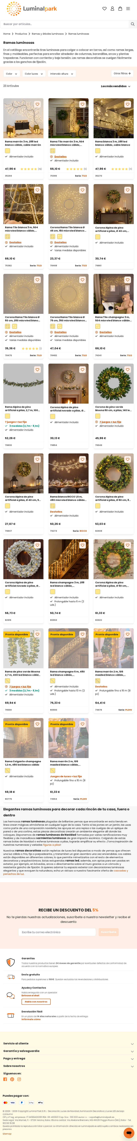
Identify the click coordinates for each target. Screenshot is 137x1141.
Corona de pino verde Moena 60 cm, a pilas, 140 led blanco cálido (113, 408)
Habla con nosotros (36, 1001)
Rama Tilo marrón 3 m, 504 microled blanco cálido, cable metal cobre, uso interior (67, 143)
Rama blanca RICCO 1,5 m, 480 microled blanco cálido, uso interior (67, 498)
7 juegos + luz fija (110, 422)
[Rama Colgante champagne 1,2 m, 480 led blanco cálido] (23, 738)
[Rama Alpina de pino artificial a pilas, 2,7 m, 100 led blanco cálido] (23, 384)
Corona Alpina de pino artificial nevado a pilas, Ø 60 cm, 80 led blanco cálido (22, 584)
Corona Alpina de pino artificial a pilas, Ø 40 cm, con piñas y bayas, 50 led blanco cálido (111, 229)
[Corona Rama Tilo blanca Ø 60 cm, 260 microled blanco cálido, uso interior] (23, 294)
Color (9, 73)
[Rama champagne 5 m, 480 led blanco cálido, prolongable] (68, 648)
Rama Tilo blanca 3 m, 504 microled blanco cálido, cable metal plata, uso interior (21, 229)
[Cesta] (120, 8)
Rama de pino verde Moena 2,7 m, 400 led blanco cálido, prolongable (23, 673)
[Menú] (128, 8)
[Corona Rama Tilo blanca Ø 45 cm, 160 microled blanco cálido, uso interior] (68, 204)
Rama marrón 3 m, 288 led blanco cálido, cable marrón (23, 143)
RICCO (83, 531)
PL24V (128, 709)
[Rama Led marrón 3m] (23, 118)
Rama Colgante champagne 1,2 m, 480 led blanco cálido (23, 763)
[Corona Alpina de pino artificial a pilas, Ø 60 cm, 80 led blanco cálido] (114, 473)
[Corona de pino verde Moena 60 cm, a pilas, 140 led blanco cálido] (114, 384)
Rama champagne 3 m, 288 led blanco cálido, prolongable (67, 584)
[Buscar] (133, 24)
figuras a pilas (51, 845)
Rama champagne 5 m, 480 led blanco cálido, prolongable (67, 673)
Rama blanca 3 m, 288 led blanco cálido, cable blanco (112, 143)
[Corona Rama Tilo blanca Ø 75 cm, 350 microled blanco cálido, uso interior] (68, 294)
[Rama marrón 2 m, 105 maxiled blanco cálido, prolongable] (114, 648)
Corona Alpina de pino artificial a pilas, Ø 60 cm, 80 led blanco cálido (113, 498)
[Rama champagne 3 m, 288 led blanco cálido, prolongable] (68, 559)
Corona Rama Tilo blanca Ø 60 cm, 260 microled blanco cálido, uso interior (22, 318)
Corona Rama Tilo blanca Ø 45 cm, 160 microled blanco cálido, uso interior (67, 229)
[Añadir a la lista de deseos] (37, 104)
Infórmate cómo (31, 1019)
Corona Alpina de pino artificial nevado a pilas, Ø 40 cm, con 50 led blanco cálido (66, 409)
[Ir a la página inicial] (32, 8)
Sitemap (7, 1133)
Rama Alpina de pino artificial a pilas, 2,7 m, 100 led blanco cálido (21, 408)
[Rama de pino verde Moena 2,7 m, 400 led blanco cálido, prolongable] (23, 648)
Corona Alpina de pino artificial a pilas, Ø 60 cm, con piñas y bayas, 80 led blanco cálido (111, 584)
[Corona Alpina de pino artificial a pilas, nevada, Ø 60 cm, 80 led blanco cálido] (23, 559)
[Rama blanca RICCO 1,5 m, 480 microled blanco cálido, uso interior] (68, 473)
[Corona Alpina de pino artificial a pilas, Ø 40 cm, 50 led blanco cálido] (23, 473)
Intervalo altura (59, 73)
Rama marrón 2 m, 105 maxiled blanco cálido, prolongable (109, 673)
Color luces (32, 73)
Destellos (60, 156)
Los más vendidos (113, 86)
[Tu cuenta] (112, 8)
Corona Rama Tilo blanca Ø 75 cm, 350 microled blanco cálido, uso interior (67, 318)
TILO (84, 175)
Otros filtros (120, 73)
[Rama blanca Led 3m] (114, 118)
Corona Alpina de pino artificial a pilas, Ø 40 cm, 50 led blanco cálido (23, 498)
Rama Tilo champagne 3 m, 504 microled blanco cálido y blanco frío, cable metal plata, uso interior (113, 318)
